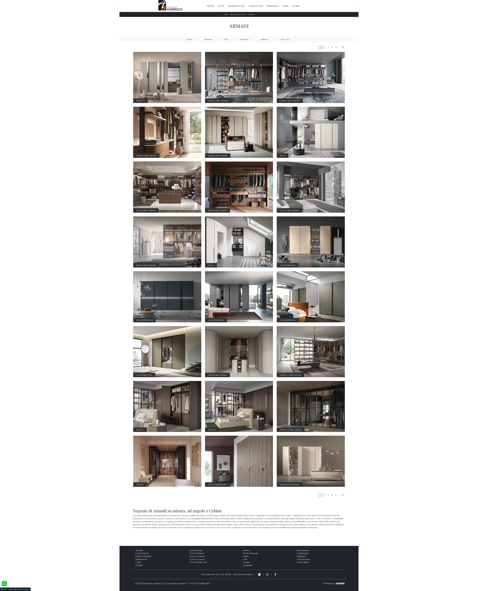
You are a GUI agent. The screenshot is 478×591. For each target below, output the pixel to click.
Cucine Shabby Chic (198, 562)
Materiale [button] (208, 39)
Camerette (247, 565)
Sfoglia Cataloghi (143, 556)
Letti (245, 559)
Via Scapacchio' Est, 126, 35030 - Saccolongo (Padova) (226, 574)
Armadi (251, 15)
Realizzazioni (273, 6)
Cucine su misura (197, 559)
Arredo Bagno (303, 562)
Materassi (301, 556)
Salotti (246, 556)
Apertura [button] (265, 39)
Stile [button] (226, 39)
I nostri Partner (142, 553)
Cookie (10, 589)
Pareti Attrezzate (250, 553)
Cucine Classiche (197, 556)
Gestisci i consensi (23, 589)
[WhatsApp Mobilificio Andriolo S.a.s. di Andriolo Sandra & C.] (4, 583)
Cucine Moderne (196, 553)
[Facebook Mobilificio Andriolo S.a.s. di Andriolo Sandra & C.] (275, 574)
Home (226, 15)
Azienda (210, 6)
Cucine (221, 6)
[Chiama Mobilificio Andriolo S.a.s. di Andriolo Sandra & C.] (260, 574)
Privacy (3, 589)
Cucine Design (195, 550)
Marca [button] (189, 39)
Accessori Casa (256, 6)
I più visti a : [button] (285, 39)
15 (343, 47)
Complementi (303, 553)
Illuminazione (303, 550)
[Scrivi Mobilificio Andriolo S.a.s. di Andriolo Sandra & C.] (268, 574)
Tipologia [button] (244, 39)
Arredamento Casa (236, 6)
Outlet (285, 6)
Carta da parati (303, 559)
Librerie (246, 550)
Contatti (295, 6)
